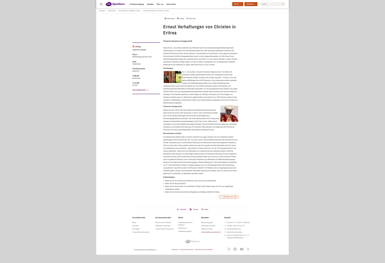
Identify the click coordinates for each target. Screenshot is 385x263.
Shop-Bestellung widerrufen (211, 232)
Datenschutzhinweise (234, 232)
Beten (180, 218)
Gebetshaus (182, 228)
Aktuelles (150, 4)
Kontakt (227, 218)
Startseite (102, 11)
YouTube (241, 249)
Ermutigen (136, 229)
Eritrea (182, 18)
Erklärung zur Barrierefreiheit (204, 249)
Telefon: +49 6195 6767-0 (236, 226)
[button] (181, 209)
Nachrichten (111, 11)
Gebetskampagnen (185, 231)
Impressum (174, 249)
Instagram (229, 249)
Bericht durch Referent (163, 222)
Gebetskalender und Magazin (185, 224)
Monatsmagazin (207, 222)
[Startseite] (115, 4)
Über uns (160, 4)
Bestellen (205, 218)
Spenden (135, 226)
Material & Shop (207, 229)
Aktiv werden (171, 4)
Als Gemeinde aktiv (163, 218)
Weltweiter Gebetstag (162, 226)
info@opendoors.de (234, 229)
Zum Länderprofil (139, 90)
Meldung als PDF (230, 197)
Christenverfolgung (137, 4)
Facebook (235, 249)
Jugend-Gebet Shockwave (164, 229)
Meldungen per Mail (208, 226)
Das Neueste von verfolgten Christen (129, 11)
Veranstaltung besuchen (140, 232)
